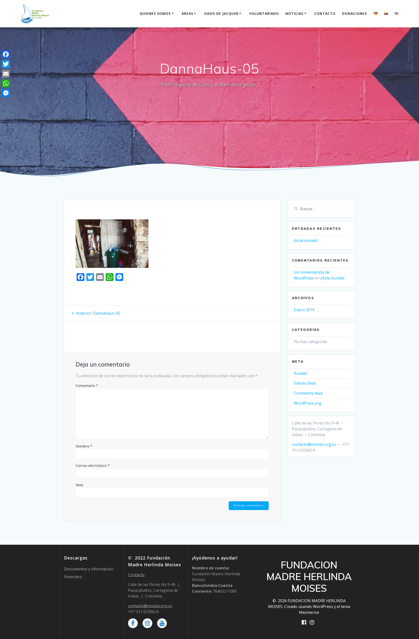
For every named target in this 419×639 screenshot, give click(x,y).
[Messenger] (6, 93)
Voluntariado (264, 13)
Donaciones (354, 13)
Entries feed (305, 383)
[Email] (6, 74)
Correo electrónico (93, 465)
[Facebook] (6, 54)
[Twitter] (6, 64)
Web (79, 484)
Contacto (325, 13)
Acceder (301, 373)
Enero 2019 (304, 309)
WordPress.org (307, 403)
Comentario (87, 385)
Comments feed (308, 393)
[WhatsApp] (6, 83)
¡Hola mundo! (306, 240)
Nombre (84, 446)
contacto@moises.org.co (314, 444)
